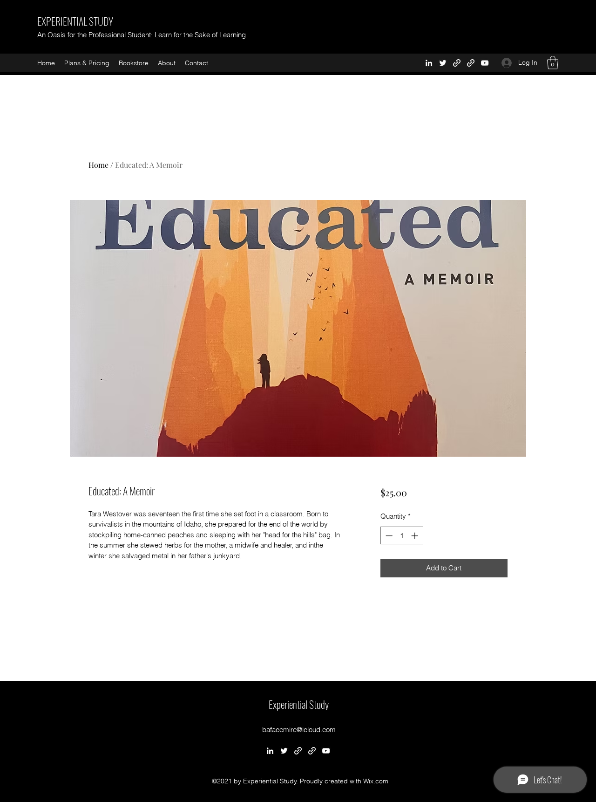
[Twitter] (442, 63)
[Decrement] (388, 535)
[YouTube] (484, 63)
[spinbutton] (401, 535)
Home (98, 165)
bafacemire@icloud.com (299, 729)
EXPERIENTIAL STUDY (75, 21)
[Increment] (415, 535)
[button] (552, 62)
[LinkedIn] (428, 63)
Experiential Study (299, 704)
